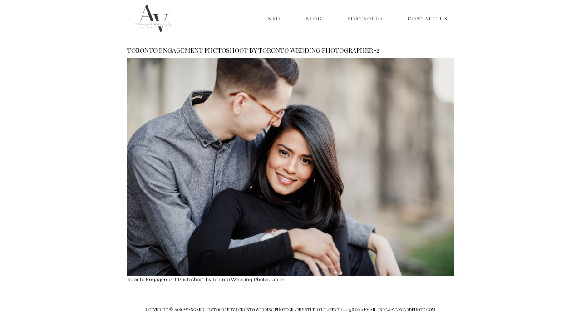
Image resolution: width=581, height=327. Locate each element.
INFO (273, 18)
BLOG (313, 18)
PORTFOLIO (365, 18)
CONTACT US (428, 18)
